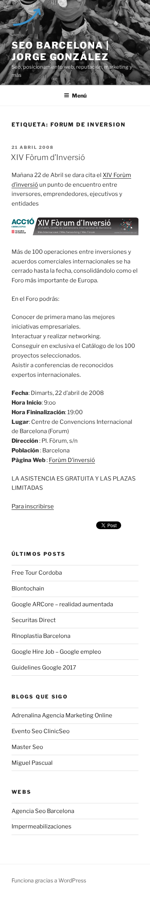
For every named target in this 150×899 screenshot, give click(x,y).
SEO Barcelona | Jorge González (60, 51)
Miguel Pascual (32, 762)
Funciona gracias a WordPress (49, 880)
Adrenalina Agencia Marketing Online (62, 715)
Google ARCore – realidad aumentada (62, 604)
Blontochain (28, 588)
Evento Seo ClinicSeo (41, 731)
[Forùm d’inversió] (75, 233)
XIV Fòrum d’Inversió (48, 157)
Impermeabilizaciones (42, 826)
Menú (79, 95)
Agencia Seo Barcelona (43, 811)
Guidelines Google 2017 (44, 667)
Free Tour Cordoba (37, 572)
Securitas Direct (34, 620)
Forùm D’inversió (72, 460)
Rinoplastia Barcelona (41, 636)
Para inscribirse (33, 506)
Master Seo (27, 747)
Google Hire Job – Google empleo (56, 651)
